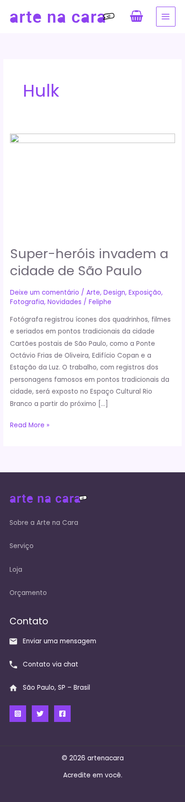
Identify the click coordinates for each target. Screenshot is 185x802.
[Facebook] (62, 713)
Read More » (29, 424)
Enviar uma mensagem (59, 641)
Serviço (21, 545)
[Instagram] (17, 713)
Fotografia (27, 301)
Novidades (64, 301)
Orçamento (28, 592)
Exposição (145, 292)
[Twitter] (40, 713)
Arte (93, 292)
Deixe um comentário (44, 292)
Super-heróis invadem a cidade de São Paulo (89, 262)
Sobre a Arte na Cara (43, 522)
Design (114, 292)
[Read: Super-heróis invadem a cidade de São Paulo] (92, 184)
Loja (15, 569)
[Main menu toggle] (166, 16)
